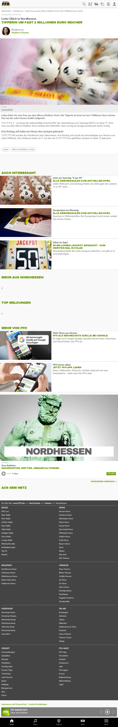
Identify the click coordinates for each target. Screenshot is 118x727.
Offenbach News (66, 533)
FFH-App (62, 652)
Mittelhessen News (9, 576)
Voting (61, 641)
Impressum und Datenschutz (14, 704)
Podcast (59, 724)
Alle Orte (62, 555)
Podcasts (62, 630)
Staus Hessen (64, 569)
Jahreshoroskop (7, 627)
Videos (62, 620)
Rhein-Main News (8, 580)
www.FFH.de (19, 503)
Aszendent (5, 634)
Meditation (5, 663)
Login (61, 685)
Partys (4, 695)
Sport (61, 547)
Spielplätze (5, 656)
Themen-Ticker (65, 638)
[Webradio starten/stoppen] (107, 711)
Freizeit (5, 648)
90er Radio (5, 519)
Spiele (3, 681)
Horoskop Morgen (8, 616)
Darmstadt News (66, 529)
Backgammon (6, 688)
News (62, 508)
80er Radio (5, 515)
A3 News (63, 580)
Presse (62, 674)
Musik (35, 724)
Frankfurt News (65, 515)
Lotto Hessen (6, 677)
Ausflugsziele (6, 667)
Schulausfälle (64, 602)
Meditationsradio (8, 547)
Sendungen (63, 612)
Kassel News (64, 526)
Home (12, 724)
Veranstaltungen (8, 652)
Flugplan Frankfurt (66, 598)
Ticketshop (6, 674)
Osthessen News (8, 573)
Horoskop (7, 609)
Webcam (108, 3)
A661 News (64, 587)
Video (83, 724)
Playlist (90, 3)
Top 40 (4, 551)
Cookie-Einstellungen (37, 704)
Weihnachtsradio (8, 544)
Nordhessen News (9, 569)
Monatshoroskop (8, 623)
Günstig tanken (65, 591)
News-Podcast (65, 634)
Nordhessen (18, 11)
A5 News (63, 584)
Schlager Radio (7, 533)
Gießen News (64, 537)
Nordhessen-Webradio (103, 482)
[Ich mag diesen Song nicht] (113, 711)
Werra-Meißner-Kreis (23, 149)
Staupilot (96, 3)
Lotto (5, 149)
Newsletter (63, 656)
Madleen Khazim (20, 33)
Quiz (3, 692)
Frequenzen (63, 663)
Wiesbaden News (66, 519)
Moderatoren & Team (67, 627)
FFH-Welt (64, 648)
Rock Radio (5, 526)
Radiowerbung (65, 677)
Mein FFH (114, 3)
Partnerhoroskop (8, 630)
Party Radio (6, 537)
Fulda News (63, 540)
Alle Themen (64, 558)
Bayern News (64, 544)
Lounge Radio (6, 540)
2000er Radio (7, 522)
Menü (106, 724)
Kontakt (62, 659)
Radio (4, 508)
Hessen (48, 503)
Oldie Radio (6, 529)
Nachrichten (6, 11)
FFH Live (5, 511)
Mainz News (64, 522)
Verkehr (63, 565)
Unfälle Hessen (65, 576)
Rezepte (4, 659)
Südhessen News (8, 584)
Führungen (63, 670)
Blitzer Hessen (65, 573)
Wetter (102, 3)
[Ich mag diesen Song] (101, 711)
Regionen (6, 565)
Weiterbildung (65, 681)
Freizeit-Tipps (7, 670)
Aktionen (62, 616)
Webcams (63, 623)
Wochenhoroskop (8, 620)
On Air (62, 609)
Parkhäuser (63, 594)
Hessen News (64, 511)
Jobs (61, 667)
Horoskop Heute (8, 612)
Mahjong (4, 685)
